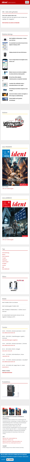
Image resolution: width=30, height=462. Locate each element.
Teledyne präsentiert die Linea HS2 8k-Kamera (18, 52)
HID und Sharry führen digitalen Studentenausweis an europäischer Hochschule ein (14, 78)
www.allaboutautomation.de (8, 332)
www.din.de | (5, 439)
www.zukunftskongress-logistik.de (10, 340)
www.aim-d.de (5, 438)
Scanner (4, 265)
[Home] (8, 2)
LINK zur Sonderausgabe (7, 188)
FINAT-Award (5, 261)
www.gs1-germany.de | (7, 441)
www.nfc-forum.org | (7, 442)
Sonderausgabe (9, 239)
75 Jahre (4, 258)
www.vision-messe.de (7, 350)
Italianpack (4, 260)
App (3, 267)
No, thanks (10, 459)
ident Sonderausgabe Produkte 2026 (10, 306)
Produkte (4, 263)
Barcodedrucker (5, 269)
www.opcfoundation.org (17, 441)
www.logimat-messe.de (16, 442)
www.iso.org (10, 439)
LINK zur (4, 239)
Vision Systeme (5, 256)
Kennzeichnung (5, 252)
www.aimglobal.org (13, 438)
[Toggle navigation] (27, 2)
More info (25, 456)
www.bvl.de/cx (5, 367)
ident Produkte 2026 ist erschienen (10, 302)
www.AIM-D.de (6, 356)
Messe (3, 254)
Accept (3, 459)
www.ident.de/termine (7, 372)
